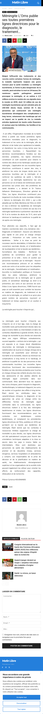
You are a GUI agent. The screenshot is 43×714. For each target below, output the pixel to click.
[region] (21, 692)
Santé (10, 487)
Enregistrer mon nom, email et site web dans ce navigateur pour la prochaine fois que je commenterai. (20, 637)
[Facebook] (4, 40)
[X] (9, 40)
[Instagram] (6, 667)
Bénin (10, 8)
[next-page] (7, 584)
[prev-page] (3, 584)
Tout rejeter (21, 709)
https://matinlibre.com (21, 528)
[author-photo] (21, 522)
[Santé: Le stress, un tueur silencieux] (7, 576)
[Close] (40, 672)
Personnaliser (21, 703)
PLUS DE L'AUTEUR (28, 539)
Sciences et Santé (19, 8)
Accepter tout (22, 697)
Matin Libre (8, 35)
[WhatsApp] (19, 40)
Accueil (4, 8)
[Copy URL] (24, 40)
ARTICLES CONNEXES (11, 539)
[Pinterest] (14, 40)
